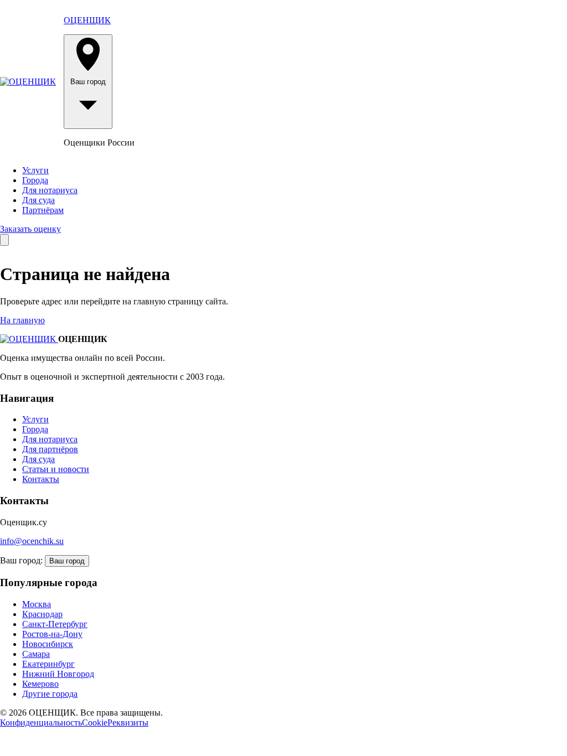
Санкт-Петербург (54, 624)
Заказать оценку (30, 229)
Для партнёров (50, 449)
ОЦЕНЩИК (87, 20)
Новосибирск (47, 644)
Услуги (35, 170)
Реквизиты (127, 722)
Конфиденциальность (41, 722)
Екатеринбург (48, 664)
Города (35, 180)
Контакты (40, 479)
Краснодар (42, 614)
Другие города (50, 693)
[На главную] (28, 82)
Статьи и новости (55, 469)
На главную (22, 320)
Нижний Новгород (58, 674)
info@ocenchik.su (32, 541)
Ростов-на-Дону (52, 634)
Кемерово (40, 683)
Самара (36, 654)
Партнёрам (43, 210)
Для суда (38, 200)
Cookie (94, 722)
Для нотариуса (50, 190)
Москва (36, 604)
